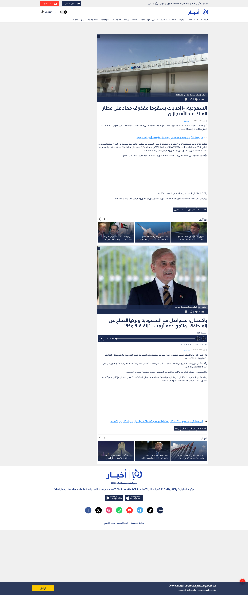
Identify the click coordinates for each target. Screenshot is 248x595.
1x (107, 338)
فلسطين (165, 20)
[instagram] (109, 510)
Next (100, 219)
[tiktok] (150, 510)
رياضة (126, 20)
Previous (104, 219)
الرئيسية (204, 20)
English (48, 12)
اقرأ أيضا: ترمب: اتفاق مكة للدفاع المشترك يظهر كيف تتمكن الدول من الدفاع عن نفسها (157, 421)
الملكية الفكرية (122, 523)
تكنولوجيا (105, 20)
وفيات (75, 20)
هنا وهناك (116, 20)
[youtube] (129, 510)
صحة (174, 20)
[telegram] (140, 510)
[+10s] (204, 338)
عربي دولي (186, 121)
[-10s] (198, 338)
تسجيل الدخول (70, 4)
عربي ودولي (145, 20)
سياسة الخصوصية (185, 590)
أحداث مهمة (93, 20)
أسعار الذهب (192, 20)
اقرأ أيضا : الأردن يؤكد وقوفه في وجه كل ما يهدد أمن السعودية (170, 137)
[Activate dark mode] (63, 12)
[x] (98, 510)
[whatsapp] (119, 510)
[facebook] (88, 510)
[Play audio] (101, 338)
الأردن (181, 20)
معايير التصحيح (109, 523)
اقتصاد (134, 20)
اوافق (43, 588)
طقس (155, 20)
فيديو (83, 20)
